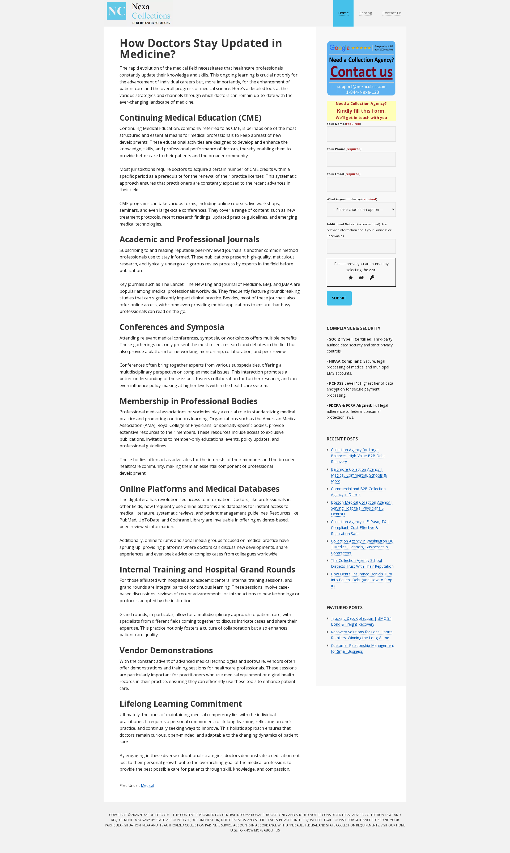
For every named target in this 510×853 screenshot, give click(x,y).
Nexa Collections (138, 13)
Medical (147, 785)
